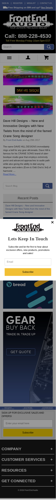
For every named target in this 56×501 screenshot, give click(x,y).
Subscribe (28, 272)
